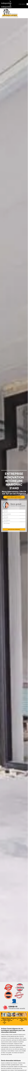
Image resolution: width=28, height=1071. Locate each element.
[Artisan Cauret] (10, 13)
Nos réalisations (14, 497)
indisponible (6, 3)
